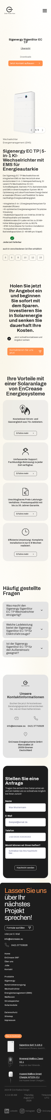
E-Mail (8, 816)
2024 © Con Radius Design (17, 1090)
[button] (44, 10)
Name (8, 801)
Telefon (9, 830)
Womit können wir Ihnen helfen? (22, 845)
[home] (9, 11)
